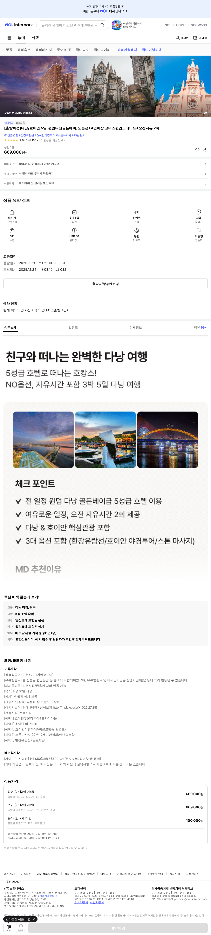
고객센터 (191, 873)
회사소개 (9, 873)
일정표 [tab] (73, 327)
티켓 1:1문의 (97, 902)
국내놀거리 (102, 50)
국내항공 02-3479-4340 (119, 899)
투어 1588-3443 (83, 892)
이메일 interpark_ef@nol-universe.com (173, 895)
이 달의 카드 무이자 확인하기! (36, 173)
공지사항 (174, 873)
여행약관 (105, 873)
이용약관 (26, 873)
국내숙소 (82, 50)
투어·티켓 (64, 50)
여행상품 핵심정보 (52, 140)
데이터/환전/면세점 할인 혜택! (37, 183)
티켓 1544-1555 (105, 892)
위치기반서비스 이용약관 (79, 873)
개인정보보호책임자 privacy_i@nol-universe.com (179, 899)
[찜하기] (197, 150)
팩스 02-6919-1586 (85, 895)
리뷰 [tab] (200, 327)
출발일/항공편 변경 (105, 284)
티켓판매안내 (156, 873)
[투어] (21, 37)
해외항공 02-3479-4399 (88, 899)
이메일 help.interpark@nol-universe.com (122, 895)
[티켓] (35, 37)
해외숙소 (23, 50)
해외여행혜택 (127, 50)
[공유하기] (204, 150)
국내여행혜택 (152, 50)
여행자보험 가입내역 (129, 873)
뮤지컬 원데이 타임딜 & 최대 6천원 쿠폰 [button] (69, 25)
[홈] (9, 37)
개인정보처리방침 (48, 873)
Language (13, 881)
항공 (9, 50)
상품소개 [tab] (10, 327)
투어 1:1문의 (81, 902)
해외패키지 (43, 50)
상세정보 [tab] (136, 327)
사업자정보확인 (48, 895)
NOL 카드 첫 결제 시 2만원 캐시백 (39, 163)
